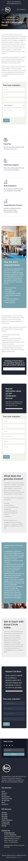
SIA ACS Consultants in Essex (10, 19)
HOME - (3, 17)
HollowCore (19, 857)
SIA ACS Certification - (12, 17)
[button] (3, 9)
